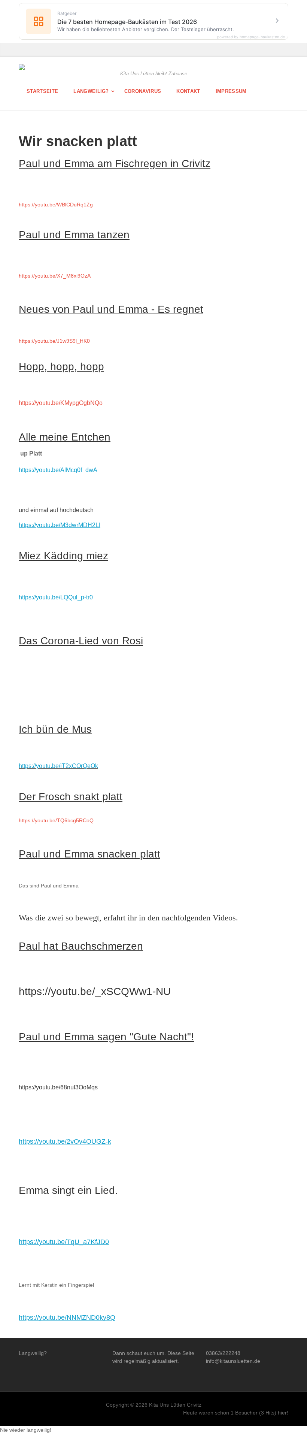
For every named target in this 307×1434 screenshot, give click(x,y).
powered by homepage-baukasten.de (251, 37)
